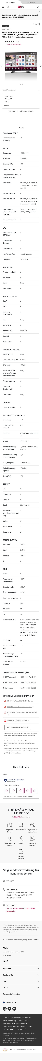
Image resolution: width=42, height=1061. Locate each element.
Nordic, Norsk (11, 1002)
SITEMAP (6, 1018)
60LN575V (17, 817)
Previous (1, 65)
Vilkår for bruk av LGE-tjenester (21, 1018)
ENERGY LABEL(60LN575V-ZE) (19, 701)
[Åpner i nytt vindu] (5, 1009)
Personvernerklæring (9, 1021)
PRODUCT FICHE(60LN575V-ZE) (19, 707)
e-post (5, 961)
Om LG (30, 1026)
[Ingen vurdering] (11, 41)
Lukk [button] (20, 127)
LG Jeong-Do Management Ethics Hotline (22, 1049)
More (36, 940)
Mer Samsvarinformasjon (17, 727)
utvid (39, 90)
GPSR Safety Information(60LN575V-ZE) (22, 712)
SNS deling (39, 24)
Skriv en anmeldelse (14, 44)
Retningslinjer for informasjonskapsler (15, 1023)
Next (40, 65)
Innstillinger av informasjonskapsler (14, 1026)
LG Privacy (18, 753)
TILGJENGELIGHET (8, 1029)
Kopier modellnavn (10, 29)
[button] (21, 66)
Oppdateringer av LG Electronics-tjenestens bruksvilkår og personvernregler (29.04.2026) (20, 16)
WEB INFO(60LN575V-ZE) (17, 720)
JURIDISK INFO (23, 1021)
